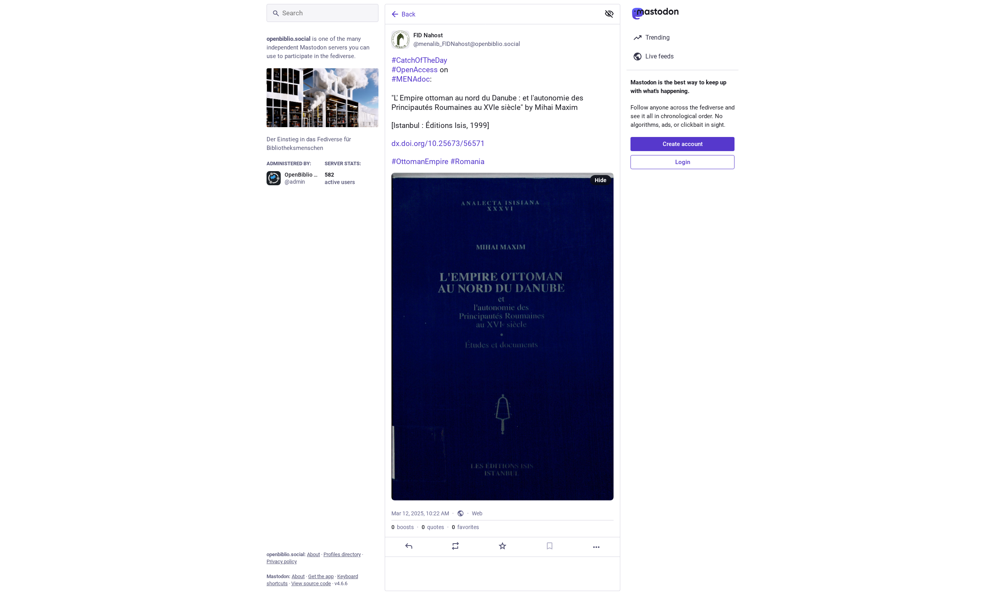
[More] (596, 547)
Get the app (321, 576)
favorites (465, 527)
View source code (311, 583)
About (313, 554)
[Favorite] (502, 546)
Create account (683, 144)
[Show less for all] (609, 13)
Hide (601, 180)
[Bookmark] (549, 546)
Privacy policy (282, 561)
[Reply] (408, 546)
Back (408, 14)
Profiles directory (342, 554)
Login (682, 162)
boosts (402, 527)
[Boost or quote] (455, 546)
